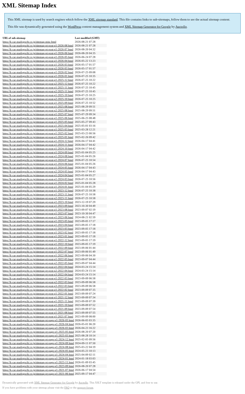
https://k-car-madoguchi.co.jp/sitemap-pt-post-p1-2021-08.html (38, 312)
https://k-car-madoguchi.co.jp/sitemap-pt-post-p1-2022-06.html (38, 255)
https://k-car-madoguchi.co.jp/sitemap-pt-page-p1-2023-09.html (38, 366)
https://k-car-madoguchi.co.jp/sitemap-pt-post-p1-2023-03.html (38, 228)
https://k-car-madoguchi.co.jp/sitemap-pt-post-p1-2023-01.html (38, 236)
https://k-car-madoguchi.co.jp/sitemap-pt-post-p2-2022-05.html (38, 263)
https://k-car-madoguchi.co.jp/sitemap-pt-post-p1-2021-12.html (38, 297)
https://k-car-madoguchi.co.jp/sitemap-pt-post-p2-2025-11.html (38, 91)
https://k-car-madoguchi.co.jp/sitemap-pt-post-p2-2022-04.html (38, 270)
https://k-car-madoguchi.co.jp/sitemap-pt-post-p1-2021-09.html (38, 308)
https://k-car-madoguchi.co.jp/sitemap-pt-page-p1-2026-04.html (38, 324)
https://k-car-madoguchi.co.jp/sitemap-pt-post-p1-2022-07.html (38, 251)
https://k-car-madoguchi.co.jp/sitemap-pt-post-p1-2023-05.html (38, 221)
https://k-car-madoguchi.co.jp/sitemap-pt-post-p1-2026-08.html (38, 45)
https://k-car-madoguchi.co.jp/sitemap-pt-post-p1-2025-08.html (38, 106)
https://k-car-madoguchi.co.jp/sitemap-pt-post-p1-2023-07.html (38, 213)
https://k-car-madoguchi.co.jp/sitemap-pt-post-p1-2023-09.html (38, 205)
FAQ (66, 387)
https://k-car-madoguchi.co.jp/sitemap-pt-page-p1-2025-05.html (38, 331)
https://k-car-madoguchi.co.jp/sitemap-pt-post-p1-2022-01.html (38, 293)
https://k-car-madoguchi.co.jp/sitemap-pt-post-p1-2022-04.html (38, 266)
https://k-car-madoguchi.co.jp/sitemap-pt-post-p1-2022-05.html (38, 259)
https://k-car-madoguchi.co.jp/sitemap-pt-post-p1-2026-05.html (38, 57)
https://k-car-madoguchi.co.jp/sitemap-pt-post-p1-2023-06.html (38, 217)
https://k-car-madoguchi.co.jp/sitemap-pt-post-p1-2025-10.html (38, 95)
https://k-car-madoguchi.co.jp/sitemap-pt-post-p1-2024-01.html (38, 186)
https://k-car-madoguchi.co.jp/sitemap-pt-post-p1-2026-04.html (38, 60)
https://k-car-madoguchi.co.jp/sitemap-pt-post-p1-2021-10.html (38, 305)
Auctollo (181, 26)
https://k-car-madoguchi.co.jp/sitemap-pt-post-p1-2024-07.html (38, 160)
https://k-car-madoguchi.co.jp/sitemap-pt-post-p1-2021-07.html (38, 316)
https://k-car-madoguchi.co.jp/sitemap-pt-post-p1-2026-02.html (38, 72)
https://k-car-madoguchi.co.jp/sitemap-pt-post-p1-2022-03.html (38, 278)
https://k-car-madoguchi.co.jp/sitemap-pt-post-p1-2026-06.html (38, 53)
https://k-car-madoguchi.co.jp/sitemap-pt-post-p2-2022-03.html (38, 282)
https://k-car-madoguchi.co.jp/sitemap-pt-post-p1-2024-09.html (38, 152)
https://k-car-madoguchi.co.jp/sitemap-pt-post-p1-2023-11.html (38, 194)
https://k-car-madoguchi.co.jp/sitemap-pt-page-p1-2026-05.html (38, 320)
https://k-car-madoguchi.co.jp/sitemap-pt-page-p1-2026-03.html (38, 328)
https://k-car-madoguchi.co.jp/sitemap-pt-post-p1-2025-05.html (38, 121)
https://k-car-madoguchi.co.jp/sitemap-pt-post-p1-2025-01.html (38, 137)
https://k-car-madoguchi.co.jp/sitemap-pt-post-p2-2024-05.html (38, 171)
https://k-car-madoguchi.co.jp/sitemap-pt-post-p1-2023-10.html (38, 202)
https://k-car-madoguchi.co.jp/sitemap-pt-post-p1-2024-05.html (38, 167)
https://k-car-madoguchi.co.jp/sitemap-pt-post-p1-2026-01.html (38, 76)
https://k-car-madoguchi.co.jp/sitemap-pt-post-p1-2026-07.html (38, 49)
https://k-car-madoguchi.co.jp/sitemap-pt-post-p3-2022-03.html (38, 286)
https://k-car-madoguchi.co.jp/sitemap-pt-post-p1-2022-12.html (38, 240)
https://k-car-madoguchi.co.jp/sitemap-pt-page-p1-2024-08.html (38, 347)
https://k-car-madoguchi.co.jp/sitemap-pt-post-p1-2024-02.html (38, 182)
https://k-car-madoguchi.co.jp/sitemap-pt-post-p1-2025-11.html (38, 87)
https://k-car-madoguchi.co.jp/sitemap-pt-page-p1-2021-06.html (38, 373)
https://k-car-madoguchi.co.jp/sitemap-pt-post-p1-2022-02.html (38, 289)
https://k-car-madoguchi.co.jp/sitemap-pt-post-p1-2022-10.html (38, 244)
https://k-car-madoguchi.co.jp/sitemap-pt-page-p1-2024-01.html (38, 358)
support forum (85, 387)
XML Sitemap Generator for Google (148, 26)
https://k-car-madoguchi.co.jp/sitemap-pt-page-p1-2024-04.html (38, 354)
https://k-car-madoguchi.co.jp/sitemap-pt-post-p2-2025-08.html (38, 110)
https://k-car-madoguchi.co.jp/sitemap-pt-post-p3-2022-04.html (38, 274)
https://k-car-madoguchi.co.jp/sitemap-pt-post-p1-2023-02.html (38, 232)
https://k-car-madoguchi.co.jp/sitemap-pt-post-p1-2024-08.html (38, 156)
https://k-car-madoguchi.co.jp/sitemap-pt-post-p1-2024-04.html (38, 175)
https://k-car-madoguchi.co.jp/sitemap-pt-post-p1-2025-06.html (38, 118)
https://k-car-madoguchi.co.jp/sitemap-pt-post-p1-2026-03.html (38, 64)
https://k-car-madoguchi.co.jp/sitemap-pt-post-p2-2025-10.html (38, 99)
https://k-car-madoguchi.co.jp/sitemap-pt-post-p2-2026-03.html (38, 68)
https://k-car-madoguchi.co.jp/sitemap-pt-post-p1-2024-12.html (38, 141)
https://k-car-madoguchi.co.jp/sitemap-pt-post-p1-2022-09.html (38, 247)
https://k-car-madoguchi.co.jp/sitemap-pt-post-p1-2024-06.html (38, 163)
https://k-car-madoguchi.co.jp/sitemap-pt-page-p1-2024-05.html (38, 350)
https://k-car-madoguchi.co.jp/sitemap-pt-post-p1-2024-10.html (38, 148)
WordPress (74, 26)
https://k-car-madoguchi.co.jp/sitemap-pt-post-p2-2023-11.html (38, 198)
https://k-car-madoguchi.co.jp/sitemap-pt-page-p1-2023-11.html (38, 362)
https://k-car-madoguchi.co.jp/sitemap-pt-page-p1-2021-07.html (38, 369)
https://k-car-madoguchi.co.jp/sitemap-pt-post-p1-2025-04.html (38, 125)
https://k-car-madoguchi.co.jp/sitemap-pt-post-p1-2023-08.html (38, 209)
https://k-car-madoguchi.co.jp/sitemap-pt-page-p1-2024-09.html (38, 343)
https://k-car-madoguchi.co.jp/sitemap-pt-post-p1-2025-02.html (38, 133)
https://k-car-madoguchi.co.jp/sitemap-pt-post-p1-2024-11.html (38, 144)
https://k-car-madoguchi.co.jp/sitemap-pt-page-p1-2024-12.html (38, 339)
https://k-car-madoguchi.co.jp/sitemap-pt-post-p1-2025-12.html (38, 79)
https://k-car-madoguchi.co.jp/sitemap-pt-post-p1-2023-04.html (38, 224)
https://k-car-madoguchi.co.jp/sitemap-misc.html (29, 41)
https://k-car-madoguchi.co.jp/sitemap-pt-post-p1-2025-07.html (38, 114)
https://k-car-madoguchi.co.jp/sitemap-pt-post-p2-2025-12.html (38, 83)
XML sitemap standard (103, 19)
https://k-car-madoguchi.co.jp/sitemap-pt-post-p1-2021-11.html (38, 301)
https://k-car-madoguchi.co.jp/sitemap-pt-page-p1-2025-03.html (38, 335)
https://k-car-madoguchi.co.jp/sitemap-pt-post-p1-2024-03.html (38, 179)
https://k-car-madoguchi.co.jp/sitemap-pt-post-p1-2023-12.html (38, 190)
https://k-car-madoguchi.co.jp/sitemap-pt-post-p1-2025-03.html (38, 129)
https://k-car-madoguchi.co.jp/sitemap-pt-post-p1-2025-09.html (38, 102)
